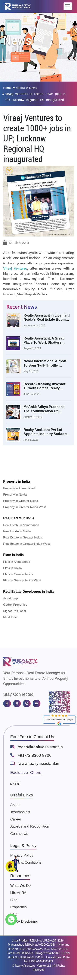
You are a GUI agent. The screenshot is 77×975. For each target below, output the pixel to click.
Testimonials (20, 812)
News (33, 88)
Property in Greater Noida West (24, 507)
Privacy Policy (21, 855)
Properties (18, 907)
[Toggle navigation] (68, 6)
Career (15, 819)
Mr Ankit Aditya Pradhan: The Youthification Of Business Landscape (44, 409)
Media (20, 88)
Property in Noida (15, 494)
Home (7, 88)
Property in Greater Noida (20, 500)
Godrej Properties (15, 604)
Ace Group (10, 598)
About (14, 805)
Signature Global (14, 611)
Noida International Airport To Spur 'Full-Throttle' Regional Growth (45, 363)
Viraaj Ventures (15, 268)
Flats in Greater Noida (18, 574)
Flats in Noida (12, 568)
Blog (13, 900)
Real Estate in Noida (17, 531)
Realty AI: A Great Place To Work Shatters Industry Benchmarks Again (46, 340)
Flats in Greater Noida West (22, 580)
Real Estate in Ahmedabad (21, 525)
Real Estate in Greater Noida (22, 537)
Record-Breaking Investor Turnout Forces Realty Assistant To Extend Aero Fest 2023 (44, 386)
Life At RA (18, 893)
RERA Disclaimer (24, 921)
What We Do (20, 886)
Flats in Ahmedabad (16, 561)
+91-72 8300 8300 (35, 755)
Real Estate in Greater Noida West (26, 543)
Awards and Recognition (29, 826)
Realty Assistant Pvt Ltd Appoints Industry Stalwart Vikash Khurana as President (45, 432)
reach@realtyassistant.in (40, 747)
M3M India (10, 617)
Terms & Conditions (25, 862)
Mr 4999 (15, 783)
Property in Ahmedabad (19, 488)
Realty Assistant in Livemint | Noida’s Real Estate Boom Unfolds (47, 317)
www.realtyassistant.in (39, 763)
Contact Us (19, 834)
